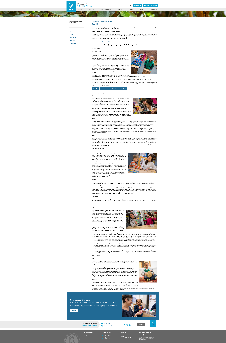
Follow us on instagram (127, 325)
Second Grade (73, 37)
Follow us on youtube (130, 325)
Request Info (154, 5)
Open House (146, 5)
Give (153, 322)
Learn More (73, 310)
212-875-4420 (107, 323)
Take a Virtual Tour (105, 88)
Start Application (137, 5)
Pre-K (71, 29)
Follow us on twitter (141, 335)
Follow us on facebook (125, 325)
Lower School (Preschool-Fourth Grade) (75, 21)
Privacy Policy (144, 339)
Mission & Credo (106, 334)
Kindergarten (73, 32)
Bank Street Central (106, 340)
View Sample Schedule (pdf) (119, 88)
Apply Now (95, 88)
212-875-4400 (86, 337)
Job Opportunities (106, 338)
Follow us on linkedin (140, 335)
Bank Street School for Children (85, 5)
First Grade (72, 34)
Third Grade (72, 40)
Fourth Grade (73, 43)
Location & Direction (107, 335)
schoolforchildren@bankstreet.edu (111, 325)
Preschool (72, 26)
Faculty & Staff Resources (108, 337)
